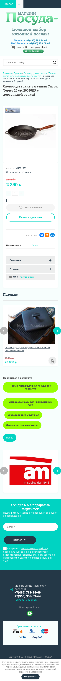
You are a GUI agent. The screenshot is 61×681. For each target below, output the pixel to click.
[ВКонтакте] (41, 235)
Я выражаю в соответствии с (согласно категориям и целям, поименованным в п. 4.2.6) (29, 554)
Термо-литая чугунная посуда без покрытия (29, 74)
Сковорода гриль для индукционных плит (30, 403)
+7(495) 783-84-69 (36, 40)
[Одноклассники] (47, 235)
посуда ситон (27, 277)
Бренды (18, 73)
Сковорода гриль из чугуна (22, 425)
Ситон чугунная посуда (35, 73)
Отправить (20, 540)
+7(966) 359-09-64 (39, 43)
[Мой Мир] (52, 235)
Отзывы (14, 269)
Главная (7, 73)
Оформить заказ (32, 51)
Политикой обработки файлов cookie (37, 670)
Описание (15, 260)
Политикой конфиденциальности (24, 554)
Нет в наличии (33, 207)
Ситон (35, 245)
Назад (9, 437)
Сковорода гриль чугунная (23, 414)
